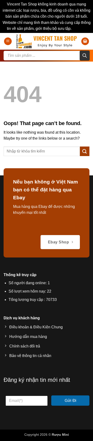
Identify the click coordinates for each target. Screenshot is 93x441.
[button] (8, 41)
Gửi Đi (70, 400)
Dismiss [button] (79, 28)
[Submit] (84, 151)
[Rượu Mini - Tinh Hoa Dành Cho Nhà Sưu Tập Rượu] (47, 41)
